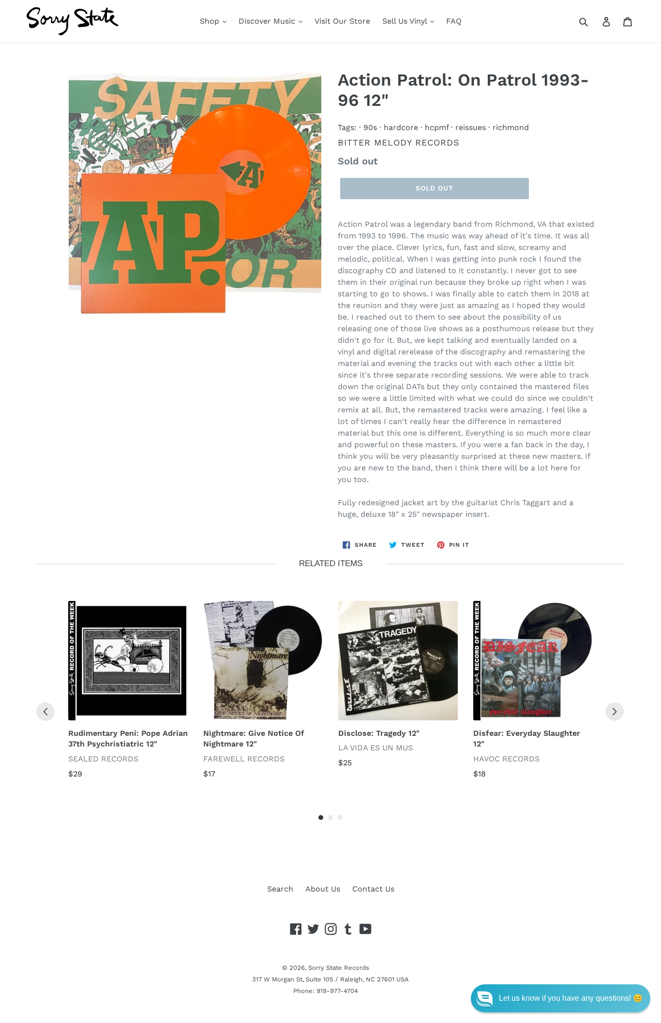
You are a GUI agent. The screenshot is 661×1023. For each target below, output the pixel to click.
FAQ (454, 21)
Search (280, 888)
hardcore (401, 127)
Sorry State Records (338, 967)
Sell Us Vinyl (405, 21)
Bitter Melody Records (399, 142)
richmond (511, 127)
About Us (322, 888)
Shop (211, 21)
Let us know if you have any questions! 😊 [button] (571, 998)
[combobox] (594, 21)
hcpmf (437, 127)
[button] (560, 998)
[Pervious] (45, 711)
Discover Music (268, 21)
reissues (470, 127)
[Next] (614, 711)
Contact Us (373, 888)
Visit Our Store (342, 21)
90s (370, 127)
